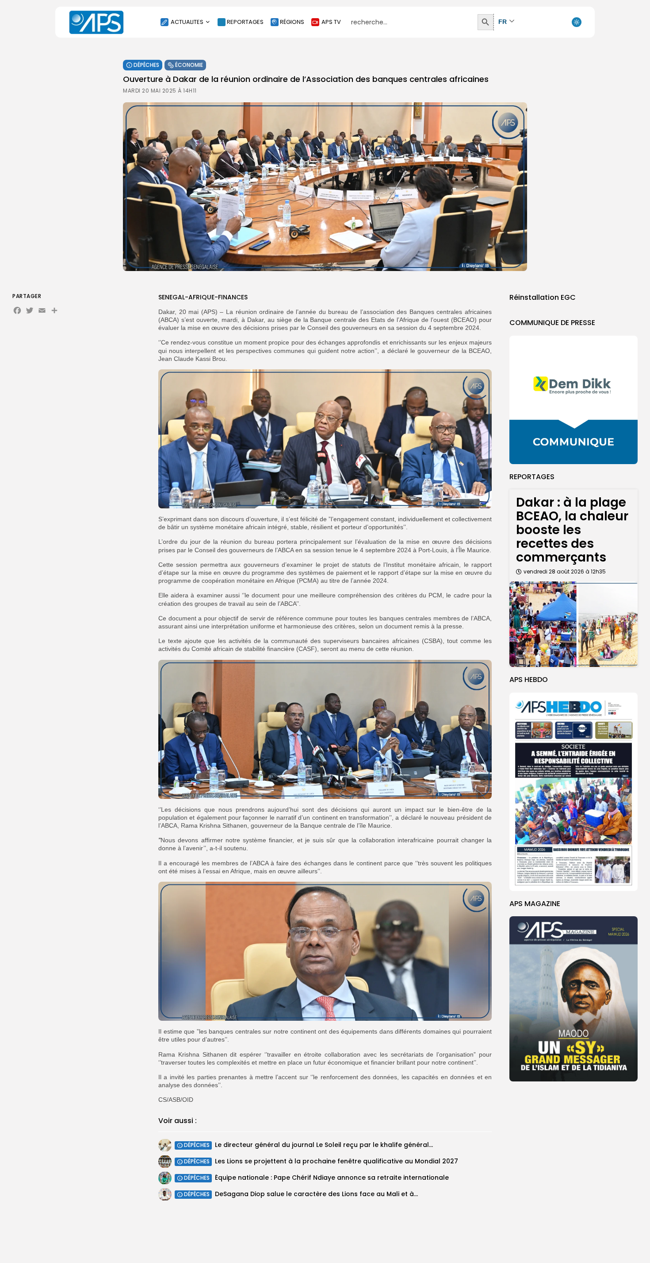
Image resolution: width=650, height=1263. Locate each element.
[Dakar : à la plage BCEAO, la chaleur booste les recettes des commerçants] (573, 624)
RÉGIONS (292, 22)
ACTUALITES (187, 22)
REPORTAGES (245, 22)
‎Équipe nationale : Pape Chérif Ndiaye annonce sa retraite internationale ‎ (333, 1177)
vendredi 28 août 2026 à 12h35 (565, 571)
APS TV (331, 22)
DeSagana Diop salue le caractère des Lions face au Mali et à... (316, 1193)
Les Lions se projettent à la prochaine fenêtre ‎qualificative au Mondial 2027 (336, 1161)
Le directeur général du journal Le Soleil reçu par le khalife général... (324, 1144)
